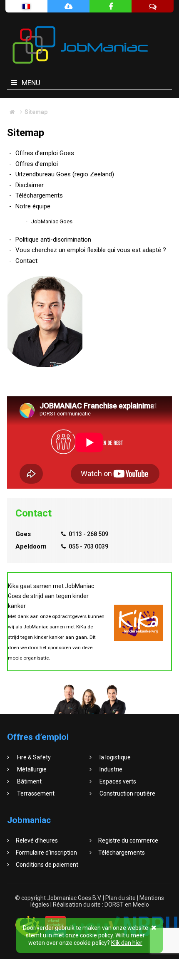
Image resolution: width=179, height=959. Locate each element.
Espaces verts (117, 781)
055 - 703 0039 (88, 546)
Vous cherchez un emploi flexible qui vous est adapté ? (90, 250)
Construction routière (126, 793)
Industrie (110, 769)
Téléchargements (39, 195)
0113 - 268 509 (88, 534)
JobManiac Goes (51, 221)
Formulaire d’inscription (46, 852)
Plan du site (121, 898)
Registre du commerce (128, 840)
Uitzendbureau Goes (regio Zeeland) (64, 174)
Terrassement (35, 793)
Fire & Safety (33, 757)
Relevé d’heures (37, 840)
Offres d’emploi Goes (44, 153)
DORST (114, 904)
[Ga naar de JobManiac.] (12, 112)
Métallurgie (31, 769)
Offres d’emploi (36, 164)
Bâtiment (29, 781)
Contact (26, 260)
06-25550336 (44, 357)
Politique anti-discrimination (53, 239)
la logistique (114, 757)
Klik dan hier (126, 942)
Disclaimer (29, 185)
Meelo (141, 904)
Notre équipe (32, 206)
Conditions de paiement (47, 864)
